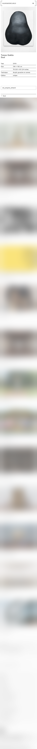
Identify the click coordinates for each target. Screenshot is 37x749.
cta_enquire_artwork (9, 88)
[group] (18, 29)
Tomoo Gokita (7, 55)
